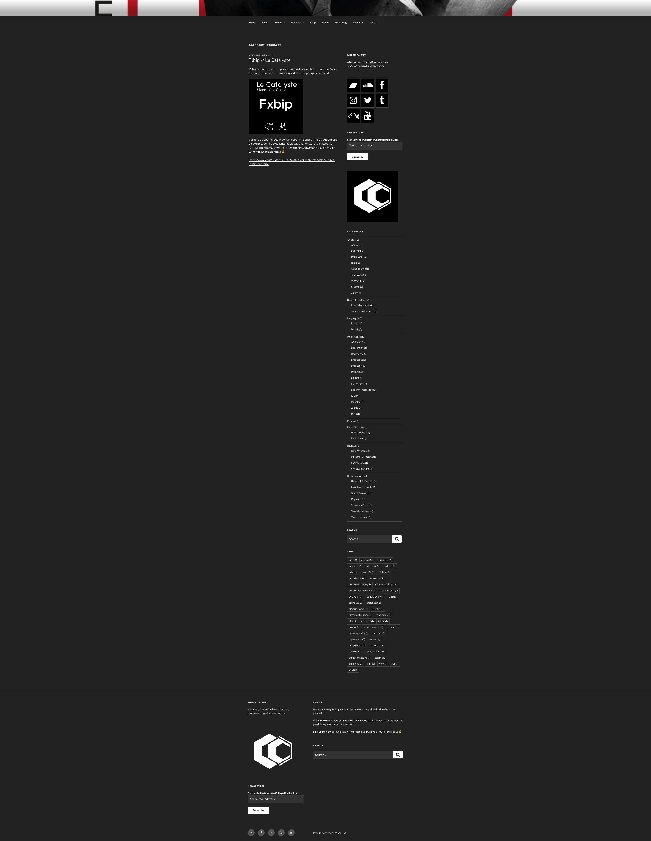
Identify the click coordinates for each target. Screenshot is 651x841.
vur (395, 663)
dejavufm (355, 596)
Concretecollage (360, 305)
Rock (354, 413)
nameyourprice (358, 633)
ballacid (389, 566)
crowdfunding (389, 590)
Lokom (354, 627)
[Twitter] (367, 100)
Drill (392, 596)
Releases (296, 22)
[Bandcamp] (353, 85)
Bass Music (357, 347)
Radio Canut (357, 438)
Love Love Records (361, 487)
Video (325, 22)
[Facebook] (382, 85)
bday (353, 572)
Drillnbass (356, 371)
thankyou (355, 663)
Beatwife (356, 250)
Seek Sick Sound (360, 468)
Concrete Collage (356, 300)
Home (252, 22)
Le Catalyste (358, 462)
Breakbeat (357, 359)
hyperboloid (383, 614)
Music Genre (354, 336)
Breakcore (357, 365)
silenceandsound (359, 657)
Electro (355, 377)
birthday (385, 572)
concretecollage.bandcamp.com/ (366, 65)
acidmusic (384, 560)
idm (352, 621)
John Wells (357, 274)
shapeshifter (375, 651)
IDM (353, 395)
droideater (374, 602)
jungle (383, 621)
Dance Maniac (359, 432)
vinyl (383, 663)
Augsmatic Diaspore (316, 147)
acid (353, 560)
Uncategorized (355, 476)
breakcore (376, 578)
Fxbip (354, 262)
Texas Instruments (361, 511)
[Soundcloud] (367, 85)
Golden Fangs (358, 268)
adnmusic (373, 566)
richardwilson (357, 645)
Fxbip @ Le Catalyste (270, 60)
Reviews (351, 445)
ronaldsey (355, 651)
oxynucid (379, 633)
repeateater (357, 639)
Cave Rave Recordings (288, 147)
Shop (313, 22)
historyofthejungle (360, 614)
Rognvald (356, 499)
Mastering (341, 22)
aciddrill (367, 560)
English (355, 323)
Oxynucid (356, 280)
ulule (371, 663)
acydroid (355, 566)
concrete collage (386, 584)
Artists (278, 22)
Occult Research (360, 493)
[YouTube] (367, 116)
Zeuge (354, 292)
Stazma (355, 286)
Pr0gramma (265, 147)
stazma (380, 657)
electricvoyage (358, 608)
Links (373, 22)
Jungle (354, 407)
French (355, 329)
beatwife (368, 572)
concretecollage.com (362, 311)
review (375, 639)
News (265, 22)
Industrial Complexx (362, 456)
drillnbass (355, 602)
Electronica (357, 383)
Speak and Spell (359, 505)
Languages (353, 318)
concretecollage (360, 584)
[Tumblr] (382, 100)
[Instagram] (353, 100)
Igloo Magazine (359, 450)
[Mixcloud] (353, 116)
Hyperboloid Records (362, 481)
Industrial (356, 401)
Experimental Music (362, 389)
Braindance (357, 353)
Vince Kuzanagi (359, 517)
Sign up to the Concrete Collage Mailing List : (372, 139)
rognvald (377, 645)
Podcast (351, 421)
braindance (356, 578)
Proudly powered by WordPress (330, 832)
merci (393, 627)
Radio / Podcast (355, 427)
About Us (358, 22)
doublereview (375, 596)
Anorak (355, 244)
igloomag (367, 621)
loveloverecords (374, 627)
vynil (353, 669)
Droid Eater (357, 256)
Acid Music (357, 341)
